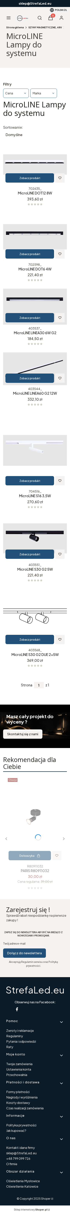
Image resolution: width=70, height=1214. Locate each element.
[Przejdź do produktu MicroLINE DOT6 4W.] (35, 237)
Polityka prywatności (21, 1125)
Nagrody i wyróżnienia (22, 1097)
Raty (9, 1047)
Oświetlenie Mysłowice (23, 1181)
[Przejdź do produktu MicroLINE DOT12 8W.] (35, 164)
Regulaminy (14, 1036)
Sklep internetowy (30, 1209)
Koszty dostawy (18, 1103)
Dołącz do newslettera (24, 953)
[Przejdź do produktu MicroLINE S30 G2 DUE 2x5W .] (35, 617)
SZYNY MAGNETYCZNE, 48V (45, 27)
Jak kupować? (16, 1131)
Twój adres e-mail (14, 943)
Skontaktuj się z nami (22, 734)
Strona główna (15, 27)
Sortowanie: (13, 127)
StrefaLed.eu (35, 990)
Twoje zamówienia (19, 1064)
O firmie (11, 1164)
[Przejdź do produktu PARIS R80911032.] (35, 820)
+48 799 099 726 (18, 1158)
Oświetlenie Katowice (22, 1186)
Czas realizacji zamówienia (25, 1108)
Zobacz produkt (29, 178)
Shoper (46, 1198)
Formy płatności (18, 1092)
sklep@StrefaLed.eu (21, 1153)
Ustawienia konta (18, 1069)
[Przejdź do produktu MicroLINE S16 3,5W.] (35, 450)
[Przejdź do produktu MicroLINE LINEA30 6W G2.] (35, 307)
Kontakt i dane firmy (20, 1148)
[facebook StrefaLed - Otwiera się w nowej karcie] (17, 1009)
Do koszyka (26, 855)
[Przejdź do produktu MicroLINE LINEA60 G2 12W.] (35, 368)
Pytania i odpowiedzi (21, 1041)
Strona (26, 685)
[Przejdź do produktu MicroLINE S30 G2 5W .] (35, 538)
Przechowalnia (16, 1075)
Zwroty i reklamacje (20, 1030)
